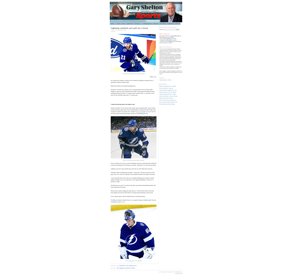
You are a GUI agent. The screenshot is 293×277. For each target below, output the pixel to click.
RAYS (123, 23)
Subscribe (170, 23)
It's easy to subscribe (141, 111)
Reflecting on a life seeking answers (128, 265)
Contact (155, 23)
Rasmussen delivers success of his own (168, 96)
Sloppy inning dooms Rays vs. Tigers (167, 94)
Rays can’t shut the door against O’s (167, 100)
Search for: (161, 29)
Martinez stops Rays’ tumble (166, 98)
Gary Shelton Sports (178, 273)
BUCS (118, 23)
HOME (112, 23)
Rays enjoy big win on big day (166, 88)
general (114, 31)
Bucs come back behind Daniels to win (168, 102)
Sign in (177, 23)
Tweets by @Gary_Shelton (165, 80)
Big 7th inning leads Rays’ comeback (167, 86)
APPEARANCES (147, 23)
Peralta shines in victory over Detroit (167, 92)
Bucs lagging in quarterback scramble (126, 268)
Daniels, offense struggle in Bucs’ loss (168, 90)
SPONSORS (163, 23)
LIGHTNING (130, 23)
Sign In (149, 108)
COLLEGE (137, 23)
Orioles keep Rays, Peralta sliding (167, 104)
